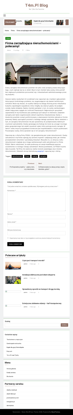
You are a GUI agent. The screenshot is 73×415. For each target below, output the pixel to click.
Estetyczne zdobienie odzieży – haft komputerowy (41, 303)
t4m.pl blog (36, 5)
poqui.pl (41, 151)
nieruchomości (17, 156)
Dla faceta (10, 376)
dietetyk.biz (10, 405)
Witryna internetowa (14, 230)
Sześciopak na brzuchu (14, 343)
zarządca (43, 156)
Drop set (65, 21)
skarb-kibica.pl (11, 394)
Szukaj (7, 321)
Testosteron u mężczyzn (15, 339)
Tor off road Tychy (13, 355)
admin (9, 50)
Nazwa (10, 214)
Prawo (27, 156)
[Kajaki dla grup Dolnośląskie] (24, 23)
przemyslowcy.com (13, 398)
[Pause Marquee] (67, 22)
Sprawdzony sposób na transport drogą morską (41, 289)
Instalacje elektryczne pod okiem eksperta (38, 275)
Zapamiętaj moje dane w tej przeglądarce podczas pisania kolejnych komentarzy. (35, 238)
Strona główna (11, 369)
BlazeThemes (55, 412)
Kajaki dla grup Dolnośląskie (40, 21)
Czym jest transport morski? (33, 260)
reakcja (34, 156)
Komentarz (11, 190)
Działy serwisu (11, 372)
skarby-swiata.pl (12, 390)
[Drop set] (56, 23)
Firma (8, 38)
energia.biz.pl (11, 402)
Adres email (11, 222)
